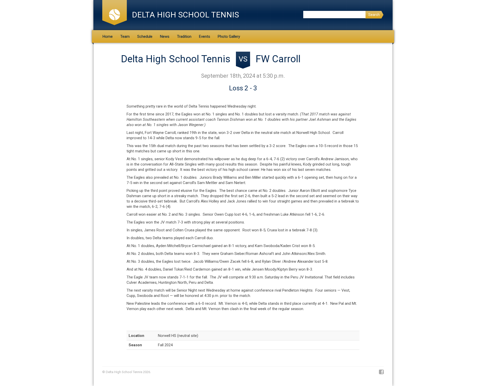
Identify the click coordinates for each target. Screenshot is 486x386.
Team (125, 36)
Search (374, 15)
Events (204, 36)
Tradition (184, 36)
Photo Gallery (229, 36)
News (164, 36)
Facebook (381, 372)
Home (108, 36)
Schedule (144, 36)
